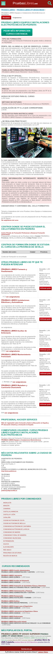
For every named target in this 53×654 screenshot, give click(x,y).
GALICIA (6, 544)
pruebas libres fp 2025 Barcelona (26, 642)
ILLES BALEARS (8, 547)
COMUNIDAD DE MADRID (11, 532)
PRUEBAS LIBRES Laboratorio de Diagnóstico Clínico (19, 611)
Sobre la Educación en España (37, 423)
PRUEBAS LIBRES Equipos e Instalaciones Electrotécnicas (21, 440)
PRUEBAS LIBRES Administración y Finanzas (16, 591)
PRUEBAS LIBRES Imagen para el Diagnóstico (17, 606)
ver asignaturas (13, 297)
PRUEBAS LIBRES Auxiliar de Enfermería (15, 580)
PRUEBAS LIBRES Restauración (12, 596)
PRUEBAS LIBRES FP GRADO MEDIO (30, 10)
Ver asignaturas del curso (9, 220)
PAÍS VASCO (7, 550)
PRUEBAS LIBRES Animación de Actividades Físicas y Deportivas (23, 585)
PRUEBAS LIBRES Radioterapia (12, 616)
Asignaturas (17, 18)
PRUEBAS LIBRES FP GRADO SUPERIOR (20, 634)
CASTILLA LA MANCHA (10, 511)
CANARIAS (6, 508)
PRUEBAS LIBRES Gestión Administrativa (15, 570)
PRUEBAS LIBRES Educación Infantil (13, 621)
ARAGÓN (6, 505)
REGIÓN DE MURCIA (10, 556)
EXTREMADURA (8, 541)
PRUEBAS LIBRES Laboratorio (11, 575)
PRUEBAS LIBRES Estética (10, 601)
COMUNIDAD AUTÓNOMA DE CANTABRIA (17, 526)
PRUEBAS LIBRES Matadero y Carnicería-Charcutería (14, 386)
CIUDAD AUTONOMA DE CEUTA (13, 520)
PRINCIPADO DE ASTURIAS (12, 553)
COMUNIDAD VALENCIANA (12, 538)
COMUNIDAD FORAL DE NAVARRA (14, 535)
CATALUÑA (6, 517)
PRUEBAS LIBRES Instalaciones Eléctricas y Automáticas (15, 301)
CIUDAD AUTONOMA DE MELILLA (14, 523)
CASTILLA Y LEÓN (9, 514)
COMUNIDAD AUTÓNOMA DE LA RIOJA (16, 529)
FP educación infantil (8, 424)
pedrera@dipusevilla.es (9, 490)
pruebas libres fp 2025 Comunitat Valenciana (20, 640)
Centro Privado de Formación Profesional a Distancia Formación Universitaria (23, 233)
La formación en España (25, 424)
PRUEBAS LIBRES (8, 10)
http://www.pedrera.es (8, 471)
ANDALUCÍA (7, 502)
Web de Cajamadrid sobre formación (13, 423)
